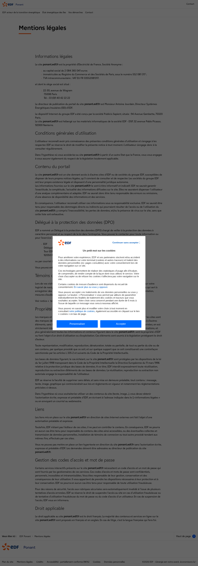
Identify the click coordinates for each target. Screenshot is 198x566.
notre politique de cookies (82, 311)
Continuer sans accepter (125, 242)
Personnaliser (77, 324)
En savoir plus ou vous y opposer (90, 287)
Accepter (121, 324)
